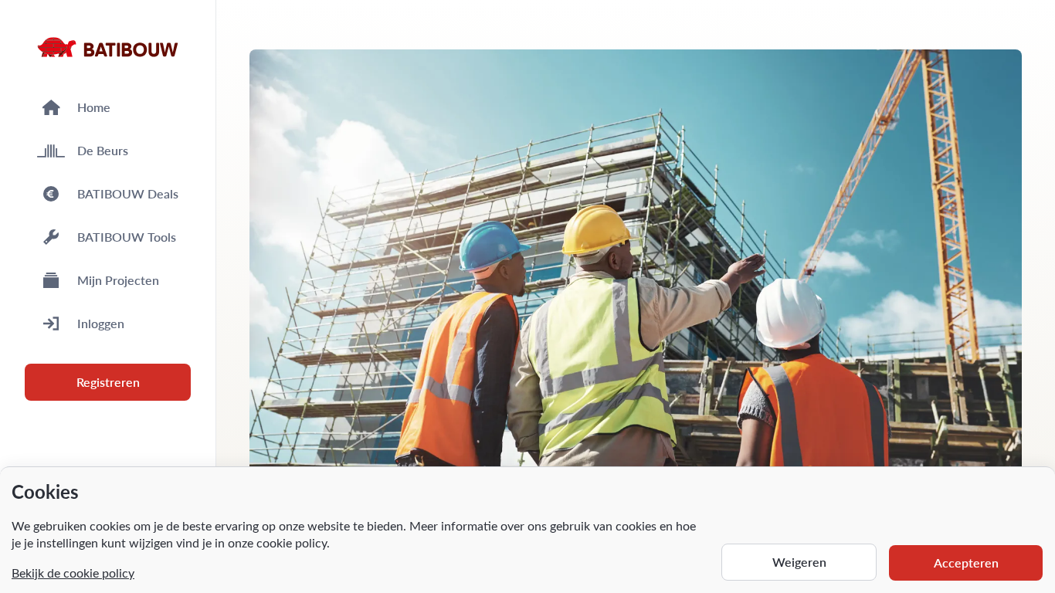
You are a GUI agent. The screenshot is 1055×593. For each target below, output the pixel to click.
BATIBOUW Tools (126, 237)
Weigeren (799, 562)
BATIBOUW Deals (127, 193)
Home (93, 107)
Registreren (108, 382)
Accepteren (966, 562)
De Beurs (102, 150)
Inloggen (100, 323)
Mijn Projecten (118, 280)
